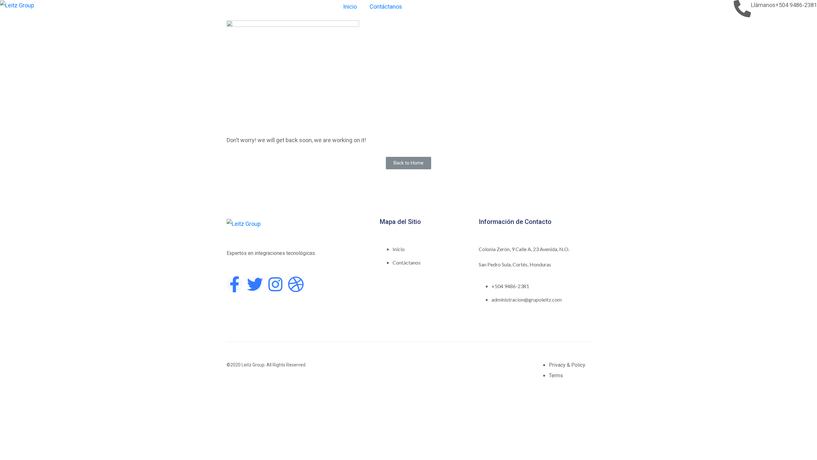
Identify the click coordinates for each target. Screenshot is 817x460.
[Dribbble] (296, 284)
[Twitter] (255, 284)
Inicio (350, 6)
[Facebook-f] (235, 284)
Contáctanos (386, 6)
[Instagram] (275, 284)
